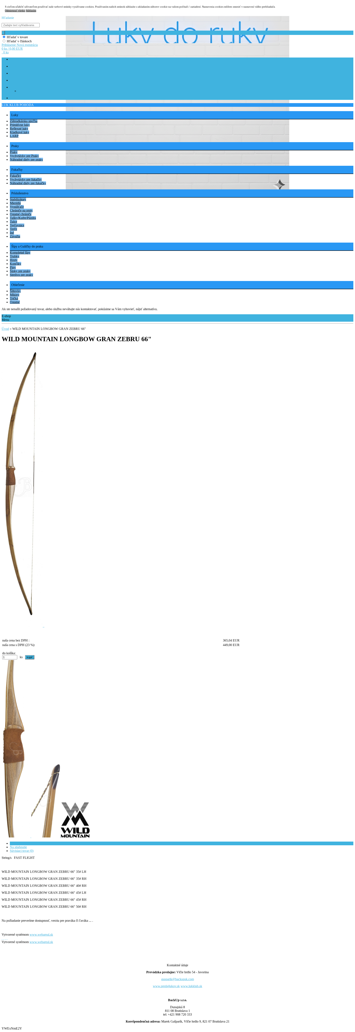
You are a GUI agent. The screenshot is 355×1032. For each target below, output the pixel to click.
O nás (13, 66)
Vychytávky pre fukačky (26, 179)
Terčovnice (17, 225)
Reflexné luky (19, 128)
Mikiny (14, 294)
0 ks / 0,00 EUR (12, 48)
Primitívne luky (20, 125)
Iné (12, 232)
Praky (13, 152)
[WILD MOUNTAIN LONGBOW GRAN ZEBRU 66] (23, 626)
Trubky (14, 256)
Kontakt (14, 98)
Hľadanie (8, 18)
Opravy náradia (27, 91)
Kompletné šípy (20, 252)
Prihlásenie (9, 45)
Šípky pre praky (20, 271)
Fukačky (15, 175)
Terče (13, 229)
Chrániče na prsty (21, 210)
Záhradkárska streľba (23, 121)
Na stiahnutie (18, 847)
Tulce (13, 221)
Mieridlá (15, 203)
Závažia (15, 236)
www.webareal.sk (41, 934)
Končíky (15, 263)
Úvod (5, 329)
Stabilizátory (18, 199)
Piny (13, 267)
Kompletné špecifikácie (25, 843)
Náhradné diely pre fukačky (28, 183)
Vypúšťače (17, 206)
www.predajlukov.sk (166, 986)
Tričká (14, 298)
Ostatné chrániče (20, 214)
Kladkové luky (19, 132)
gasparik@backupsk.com (177, 979)
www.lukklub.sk (191, 986)
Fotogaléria (16, 80)
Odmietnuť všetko (15, 10)
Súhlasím (31, 10)
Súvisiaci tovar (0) (21, 850)
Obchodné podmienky (22, 73)
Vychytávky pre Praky (24, 156)
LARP (14, 136)
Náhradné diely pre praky (26, 159)
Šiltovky (15, 291)
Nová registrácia (27, 45)
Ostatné (15, 302)
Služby (14, 87)
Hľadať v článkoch (19, 41)
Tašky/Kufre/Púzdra (23, 218)
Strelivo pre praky (21, 274)
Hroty (13, 260)
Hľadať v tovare (17, 37)
